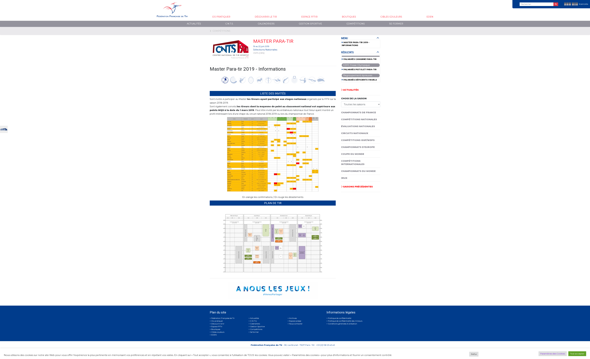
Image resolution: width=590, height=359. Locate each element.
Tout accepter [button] (577, 353)
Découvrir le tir (266, 16)
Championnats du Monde (358, 171)
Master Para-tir (273, 41)
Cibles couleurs (391, 16)
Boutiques (349, 16)
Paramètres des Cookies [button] (552, 353)
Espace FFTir (309, 16)
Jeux (344, 178)
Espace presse (295, 321)
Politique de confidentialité (339, 318)
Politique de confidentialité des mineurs (345, 321)
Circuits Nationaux (354, 133)
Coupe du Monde (352, 154)
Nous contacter (296, 324)
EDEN (430, 16)
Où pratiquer (221, 16)
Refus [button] (474, 354)
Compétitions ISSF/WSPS (358, 140)
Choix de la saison (354, 98)
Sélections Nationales (265, 49)
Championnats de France (358, 112)
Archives (293, 318)
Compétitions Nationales (359, 119)
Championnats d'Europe (358, 147)
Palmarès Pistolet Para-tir (359, 69)
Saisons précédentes (357, 186)
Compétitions (355, 23)
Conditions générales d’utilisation (342, 324)
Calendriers (266, 23)
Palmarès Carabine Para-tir (359, 59)
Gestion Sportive (310, 23)
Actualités (194, 23)
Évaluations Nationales (358, 126)
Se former (396, 23)
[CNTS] (3, 129)
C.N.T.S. (229, 23)
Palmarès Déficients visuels (360, 80)
